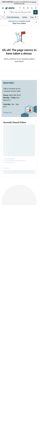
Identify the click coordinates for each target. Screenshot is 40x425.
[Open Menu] (3, 8)
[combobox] (23, 12)
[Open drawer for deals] (20, 8)
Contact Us (7, 112)
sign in (34, 2)
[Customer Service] (28, 8)
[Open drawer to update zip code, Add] (4, 12)
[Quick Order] (24, 8)
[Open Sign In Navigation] (32, 8)
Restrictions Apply (19, 3)
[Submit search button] (35, 12)
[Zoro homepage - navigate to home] (10, 8)
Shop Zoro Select (19, 23)
